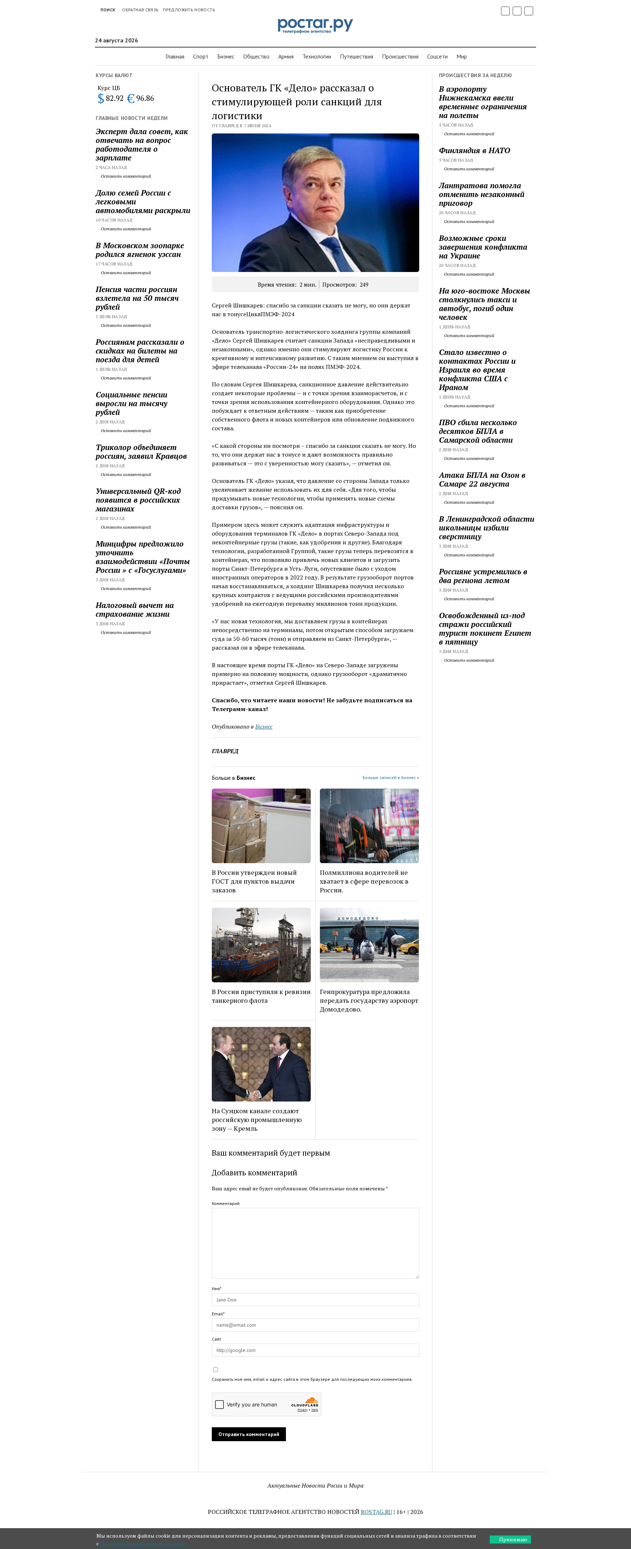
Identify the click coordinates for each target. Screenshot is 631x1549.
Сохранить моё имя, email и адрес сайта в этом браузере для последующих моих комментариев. (312, 1379)
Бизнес (225, 56)
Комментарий (226, 1203)
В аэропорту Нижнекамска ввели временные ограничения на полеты (483, 102)
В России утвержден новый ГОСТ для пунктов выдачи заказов (254, 881)
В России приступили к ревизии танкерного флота (261, 996)
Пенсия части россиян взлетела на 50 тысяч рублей (137, 298)
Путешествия (356, 56)
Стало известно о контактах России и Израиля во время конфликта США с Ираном (477, 370)
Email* (218, 1313)
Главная (174, 56)
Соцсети (437, 56)
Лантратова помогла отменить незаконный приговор (481, 194)
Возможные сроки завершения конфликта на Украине (483, 247)
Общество (256, 56)
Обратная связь (140, 9)
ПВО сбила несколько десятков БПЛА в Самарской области (478, 431)
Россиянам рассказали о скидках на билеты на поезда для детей (140, 350)
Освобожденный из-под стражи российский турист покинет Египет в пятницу (485, 628)
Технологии (316, 56)
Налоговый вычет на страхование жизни (135, 609)
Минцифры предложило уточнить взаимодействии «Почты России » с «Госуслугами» (143, 556)
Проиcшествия (400, 56)
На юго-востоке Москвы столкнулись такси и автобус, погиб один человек (484, 303)
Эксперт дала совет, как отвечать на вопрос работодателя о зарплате (142, 144)
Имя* (216, 1288)
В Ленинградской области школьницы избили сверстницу (486, 527)
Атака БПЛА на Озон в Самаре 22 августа (482, 479)
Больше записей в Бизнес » (391, 777)
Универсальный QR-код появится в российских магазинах (138, 500)
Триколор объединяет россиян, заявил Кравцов (141, 451)
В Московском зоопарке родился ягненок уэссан (140, 249)
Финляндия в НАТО (474, 150)
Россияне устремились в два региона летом (483, 576)
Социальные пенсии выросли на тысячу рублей (131, 403)
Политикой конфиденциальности (142, 1543)
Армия (286, 56)
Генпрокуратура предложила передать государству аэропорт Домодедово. (369, 1000)
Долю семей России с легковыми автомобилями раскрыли (143, 201)
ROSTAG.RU (376, 1512)
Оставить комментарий (125, 176)
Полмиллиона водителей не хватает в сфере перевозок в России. (364, 881)
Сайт (216, 1339)
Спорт (201, 56)
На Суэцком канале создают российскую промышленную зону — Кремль (257, 1119)
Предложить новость (189, 9)
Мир (461, 56)
